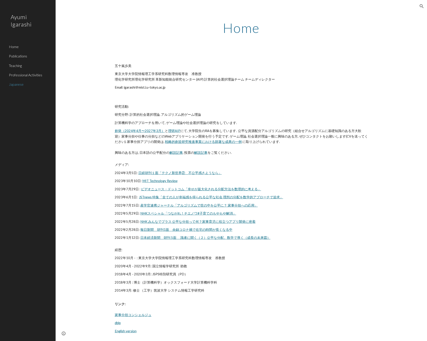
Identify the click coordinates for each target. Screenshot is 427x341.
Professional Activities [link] (25, 75)
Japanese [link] (16, 84)
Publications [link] (18, 56)
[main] (241, 28)
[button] (421, 6)
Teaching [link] (15, 65)
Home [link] (14, 47)
